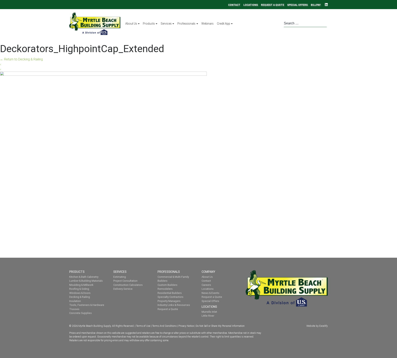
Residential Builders (170, 293)
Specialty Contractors (170, 297)
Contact (234, 4)
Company (209, 272)
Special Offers (297, 4)
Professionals (186, 23)
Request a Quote (272, 4)
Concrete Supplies (80, 313)
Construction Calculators (128, 285)
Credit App (223, 23)
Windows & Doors (80, 293)
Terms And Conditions (164, 325)
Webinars (207, 23)
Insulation (75, 301)
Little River (208, 315)
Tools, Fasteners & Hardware (86, 305)
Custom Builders (167, 285)
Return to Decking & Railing (21, 59)
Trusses (74, 309)
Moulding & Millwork (81, 285)
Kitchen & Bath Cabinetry (83, 277)
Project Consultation (125, 281)
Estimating (119, 277)
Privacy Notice (186, 325)
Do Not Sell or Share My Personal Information (220, 325)
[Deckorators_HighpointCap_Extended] (103, 154)
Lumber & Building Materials (86, 281)
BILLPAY (316, 4)
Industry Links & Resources (174, 305)
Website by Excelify (317, 325)
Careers (206, 285)
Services (166, 23)
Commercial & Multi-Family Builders (173, 279)
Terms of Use (143, 325)
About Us (131, 23)
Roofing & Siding (79, 289)
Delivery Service (123, 289)
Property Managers (169, 301)
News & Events (210, 293)
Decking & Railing (79, 297)
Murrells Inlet (209, 312)
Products (149, 23)
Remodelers (165, 289)
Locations (250, 4)
